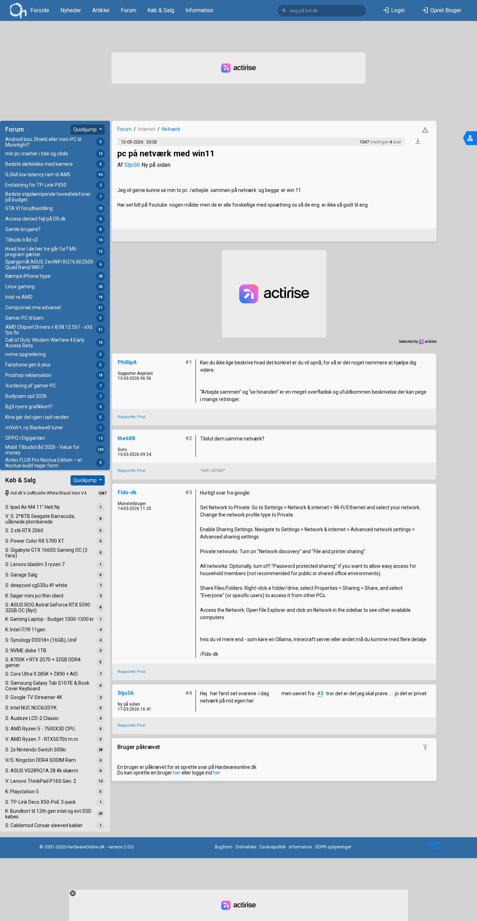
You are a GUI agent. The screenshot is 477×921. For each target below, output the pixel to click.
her (177, 772)
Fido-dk (127, 492)
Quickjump (85, 129)
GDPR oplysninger (333, 846)
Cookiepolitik (272, 846)
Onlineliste (245, 846)
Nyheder (70, 10)
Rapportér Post (131, 417)
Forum (128, 10)
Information (199, 10)
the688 (126, 438)
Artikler (101, 10)
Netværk (171, 129)
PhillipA (127, 362)
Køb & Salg (160, 10)
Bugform (224, 846)
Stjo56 (132, 165)
